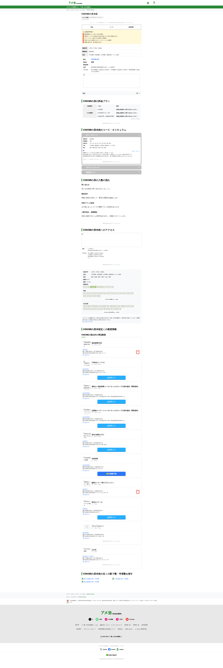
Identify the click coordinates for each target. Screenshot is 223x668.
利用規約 (78, 629)
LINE (100, 619)
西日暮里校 (86, 369)
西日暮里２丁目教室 (88, 556)
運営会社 (120, 629)
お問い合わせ (128, 629)
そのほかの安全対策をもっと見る (111, 312)
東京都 (72, 10)
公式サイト (111, 377)
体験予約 (111, 473)
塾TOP (68, 10)
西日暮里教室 (86, 393)
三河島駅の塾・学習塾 (121, 579)
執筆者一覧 (127, 625)
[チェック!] (138, 352)
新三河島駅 (82, 10)
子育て (121, 619)
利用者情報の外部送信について (106, 629)
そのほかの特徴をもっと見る (111, 299)
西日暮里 (85, 489)
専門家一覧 (136, 625)
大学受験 (110, 619)
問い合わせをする (87, 321)
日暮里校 (85, 349)
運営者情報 (145, 625)
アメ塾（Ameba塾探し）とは (90, 625)
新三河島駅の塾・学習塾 (91, 579)
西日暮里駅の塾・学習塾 (91, 582)
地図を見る (87, 355)
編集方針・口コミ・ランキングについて (111, 625)
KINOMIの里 (95, 59)
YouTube (131, 619)
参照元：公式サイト (136, 151)
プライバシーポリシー (90, 629)
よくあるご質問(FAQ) (141, 629)
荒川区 (77, 10)
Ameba (105, 649)
